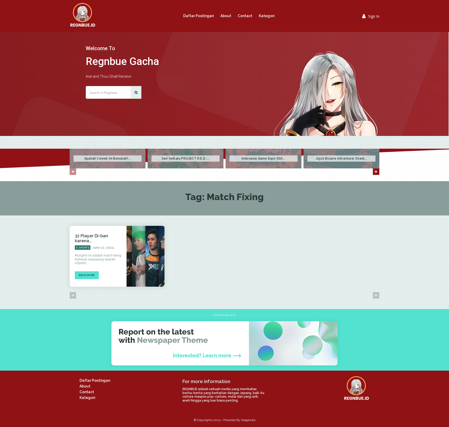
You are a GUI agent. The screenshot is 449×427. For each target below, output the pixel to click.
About (85, 386)
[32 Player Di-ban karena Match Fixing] (145, 256)
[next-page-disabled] (376, 295)
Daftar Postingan (95, 380)
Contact (87, 392)
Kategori (87, 398)
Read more (87, 275)
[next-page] (376, 171)
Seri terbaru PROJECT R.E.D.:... (185, 158)
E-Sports (82, 247)
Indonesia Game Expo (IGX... (263, 158)
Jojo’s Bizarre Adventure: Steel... (341, 158)
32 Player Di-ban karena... (91, 238)
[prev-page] (73, 171)
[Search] (136, 92)
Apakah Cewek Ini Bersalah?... (107, 158)
